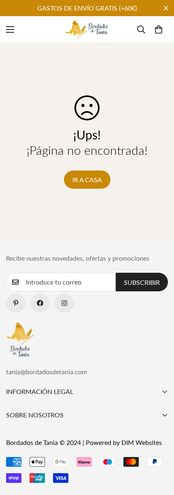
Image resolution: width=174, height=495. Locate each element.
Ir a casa (87, 179)
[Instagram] (64, 303)
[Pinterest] (15, 303)
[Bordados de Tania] (87, 29)
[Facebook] (40, 303)
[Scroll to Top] (159, 452)
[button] (158, 29)
